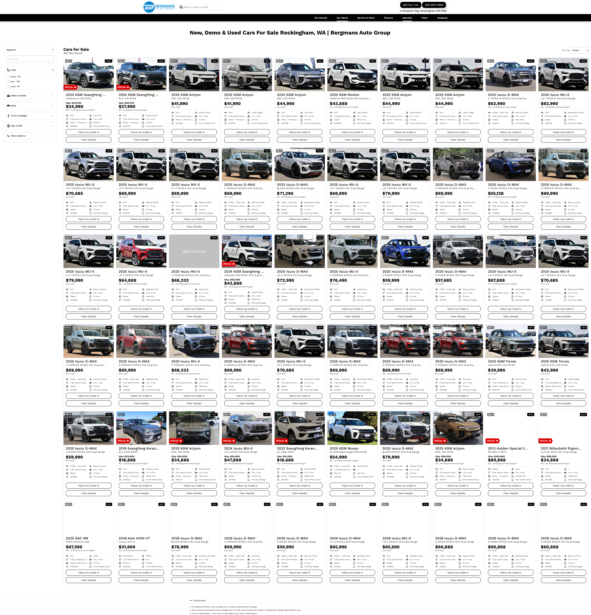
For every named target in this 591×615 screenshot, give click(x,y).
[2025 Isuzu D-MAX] (511, 74)
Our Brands (320, 18)
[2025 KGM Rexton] (352, 74)
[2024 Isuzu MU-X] (247, 428)
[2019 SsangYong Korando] (141, 428)
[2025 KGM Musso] (352, 428)
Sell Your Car (411, 4)
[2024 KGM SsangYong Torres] (89, 74)
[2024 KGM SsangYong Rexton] (247, 251)
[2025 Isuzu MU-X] (563, 74)
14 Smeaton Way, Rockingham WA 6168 (423, 10)
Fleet (425, 18)
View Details (88, 139)
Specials (407, 18)
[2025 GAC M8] (89, 518)
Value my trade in (88, 132)
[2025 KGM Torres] (511, 341)
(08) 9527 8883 (434, 4)
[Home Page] (159, 7)
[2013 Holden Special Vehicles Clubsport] (511, 428)
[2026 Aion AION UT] (141, 518)
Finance (388, 18)
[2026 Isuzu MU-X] (405, 518)
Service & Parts (366, 18)
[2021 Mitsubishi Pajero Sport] (563, 428)
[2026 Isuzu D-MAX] (194, 518)
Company (442, 18)
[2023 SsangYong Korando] (300, 428)
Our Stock (342, 18)
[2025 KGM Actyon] (194, 74)
